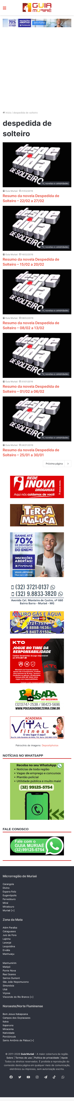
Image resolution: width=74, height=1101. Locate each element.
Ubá (5, 989)
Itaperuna (8, 1025)
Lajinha (6, 938)
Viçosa (6, 993)
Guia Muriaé (11, 191)
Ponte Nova (9, 970)
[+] (13, 910)
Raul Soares (9, 974)
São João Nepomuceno (16, 981)
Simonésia (8, 985)
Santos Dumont (11, 978)
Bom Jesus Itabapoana (15, 1014)
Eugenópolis (10, 895)
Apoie (64, 1057)
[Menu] (4, 9)
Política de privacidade (46, 1057)
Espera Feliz (9, 891)
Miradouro (8, 906)
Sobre (9, 1057)
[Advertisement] (37, 69)
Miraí (5, 902)
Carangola (8, 884)
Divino (6, 887)
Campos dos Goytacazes (16, 1017)
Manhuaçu (8, 953)
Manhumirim (9, 963)
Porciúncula (9, 1036)
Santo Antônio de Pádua (16, 1040)
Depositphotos (50, 745)
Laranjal (7, 942)
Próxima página (54, 463)
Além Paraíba (10, 927)
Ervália (6, 950)
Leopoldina (9, 946)
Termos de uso (23, 1057)
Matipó (6, 966)
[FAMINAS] (37, 22)
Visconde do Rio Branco (16, 996)
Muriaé (6, 910)
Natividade (9, 1032)
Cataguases (9, 931)
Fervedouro (9, 899)
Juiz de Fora (9, 935)
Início (8, 112)
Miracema (8, 1029)
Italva (5, 1021)
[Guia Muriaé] (37, 8)
